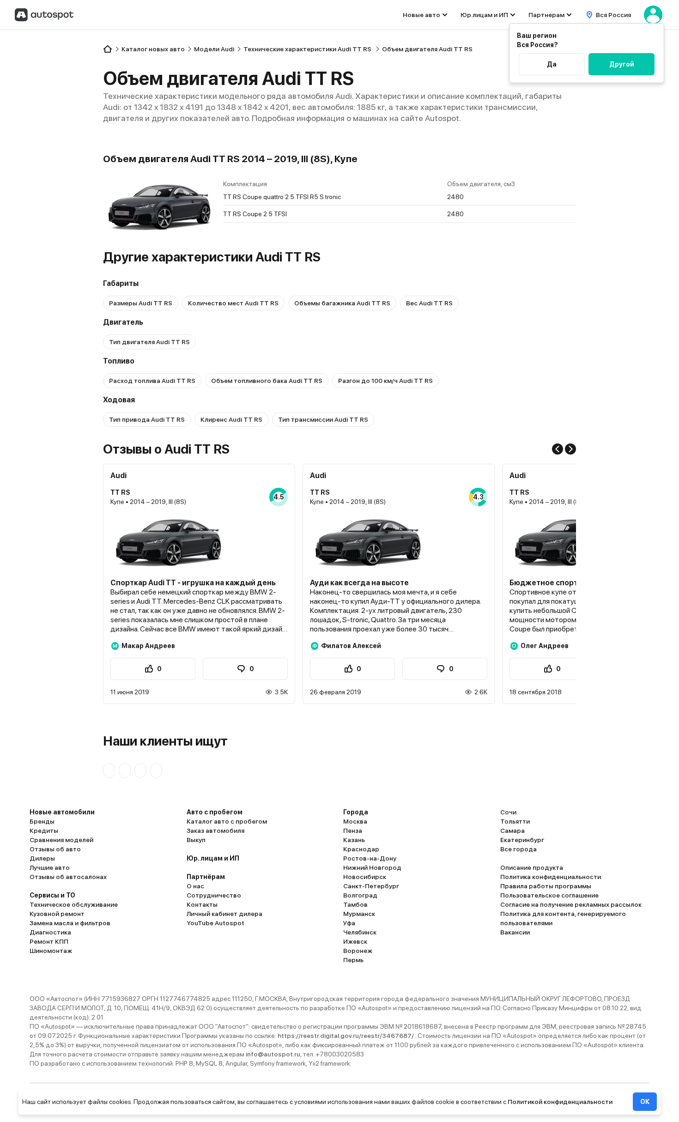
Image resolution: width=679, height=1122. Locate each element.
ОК (644, 1101)
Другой (621, 64)
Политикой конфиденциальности (560, 1101)
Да (552, 64)
